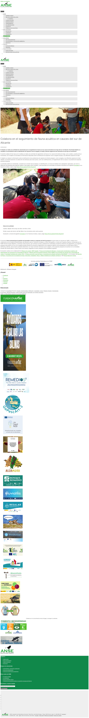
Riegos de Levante (26, 251)
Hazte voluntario (7, 662)
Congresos (8, 34)
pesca (41, 291)
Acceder (37, 715)
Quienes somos (9, 15)
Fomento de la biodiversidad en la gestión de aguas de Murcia (17, 681)
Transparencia (9, 23)
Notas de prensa (10, 45)
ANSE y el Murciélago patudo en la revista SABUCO (13, 294)
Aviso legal (41, 715)
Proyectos (8, 31)
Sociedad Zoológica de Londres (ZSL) (15, 254)
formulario (76, 165)
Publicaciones (9, 50)
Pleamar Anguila (48, 291)
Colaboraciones (10, 24)
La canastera (6, 678)
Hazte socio (6, 36)
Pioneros (10, 18)
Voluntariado (55, 291)
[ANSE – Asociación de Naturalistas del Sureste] (5, 62)
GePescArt (31, 291)
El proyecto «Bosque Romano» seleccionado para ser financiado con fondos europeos (22, 292)
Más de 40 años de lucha (12, 17)
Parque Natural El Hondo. (70, 255)
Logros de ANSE (10, 20)
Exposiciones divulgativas (12, 52)
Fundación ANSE (7, 676)
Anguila (18, 291)
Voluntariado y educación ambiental (15, 41)
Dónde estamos (10, 21)
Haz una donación (10, 39)
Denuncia (8, 42)
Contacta (8, 26)
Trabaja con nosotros (12, 28)
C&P (20, 715)
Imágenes (8, 47)
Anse (4, 14)
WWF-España (35, 251)
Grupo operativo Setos (8, 679)
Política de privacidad (48, 715)
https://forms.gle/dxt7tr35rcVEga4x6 (26, 167)
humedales (36, 291)
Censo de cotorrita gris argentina (10, 671)
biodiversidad (24, 291)
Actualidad (9, 291)
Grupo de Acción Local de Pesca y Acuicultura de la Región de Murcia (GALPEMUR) (46, 254)
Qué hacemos (7, 29)
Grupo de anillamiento (8, 670)
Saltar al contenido (5, 1)
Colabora (6, 38)
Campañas (8, 32)
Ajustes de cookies (57, 715)
